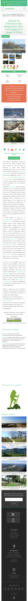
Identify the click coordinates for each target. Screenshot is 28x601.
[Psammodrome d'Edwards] (14, 126)
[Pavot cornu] (14, 138)
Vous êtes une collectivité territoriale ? (14, 557)
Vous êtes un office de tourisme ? (14, 555)
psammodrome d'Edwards (10, 244)
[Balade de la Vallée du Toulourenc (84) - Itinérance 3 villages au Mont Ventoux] (14, 453)
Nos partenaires (14, 559)
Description (5, 36)
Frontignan (10, 179)
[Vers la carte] (14, 570)
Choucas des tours (14, 537)
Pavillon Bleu (12, 186)
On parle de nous (14, 561)
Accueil (4, 14)
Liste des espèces (14, 158)
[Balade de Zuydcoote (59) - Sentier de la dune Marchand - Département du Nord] (14, 438)
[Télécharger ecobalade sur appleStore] (17, 320)
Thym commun (14, 531)
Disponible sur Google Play (13, 513)
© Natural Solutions (14, 593)
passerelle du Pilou (8, 219)
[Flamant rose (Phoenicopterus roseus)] (14, 114)
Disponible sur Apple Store (13, 518)
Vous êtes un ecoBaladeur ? (14, 552)
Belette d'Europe (14, 536)
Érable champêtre (14, 533)
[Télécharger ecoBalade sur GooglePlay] (10, 320)
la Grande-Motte (12, 177)
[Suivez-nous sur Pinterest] (15, 589)
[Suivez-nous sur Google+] (12, 589)
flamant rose (13, 239)
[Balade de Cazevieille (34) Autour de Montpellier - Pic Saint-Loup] (14, 467)
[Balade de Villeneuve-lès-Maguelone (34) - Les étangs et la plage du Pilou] (14, 423)
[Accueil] (8, 9)
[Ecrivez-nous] (23, 589)
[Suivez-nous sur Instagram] (19, 589)
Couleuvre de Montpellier (14, 534)
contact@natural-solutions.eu (14, 577)
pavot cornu (8, 254)
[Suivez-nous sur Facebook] (5, 589)
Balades (9, 14)
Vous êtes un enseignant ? (14, 554)
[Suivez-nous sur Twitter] (8, 589)
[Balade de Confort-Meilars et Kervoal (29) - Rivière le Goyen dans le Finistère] (14, 482)
